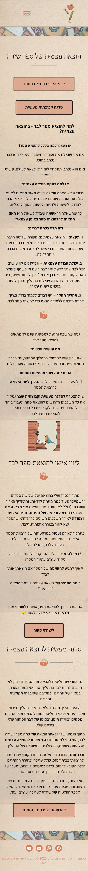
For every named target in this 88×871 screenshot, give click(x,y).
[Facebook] (58, 848)
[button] (27, 13)
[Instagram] (49, 848)
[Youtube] (29, 848)
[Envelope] (39, 848)
